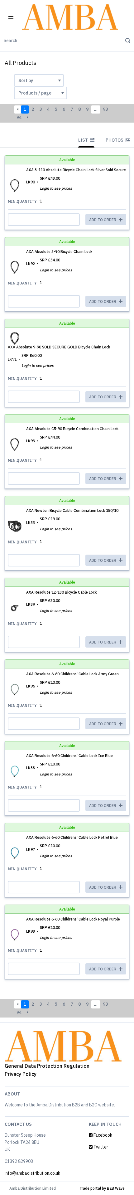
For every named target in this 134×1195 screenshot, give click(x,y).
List (83, 140)
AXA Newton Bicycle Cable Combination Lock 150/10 (72, 510)
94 (19, 117)
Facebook (102, 1135)
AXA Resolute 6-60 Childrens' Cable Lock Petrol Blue (72, 837)
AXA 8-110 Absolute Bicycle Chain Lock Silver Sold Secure (76, 170)
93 (105, 109)
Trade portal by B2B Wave (102, 1188)
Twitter (100, 1147)
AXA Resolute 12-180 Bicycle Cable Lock (61, 592)
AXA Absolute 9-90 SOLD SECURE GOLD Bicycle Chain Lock (59, 347)
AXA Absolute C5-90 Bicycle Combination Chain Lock (72, 428)
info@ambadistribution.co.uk (32, 1173)
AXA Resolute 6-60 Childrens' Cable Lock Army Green (72, 674)
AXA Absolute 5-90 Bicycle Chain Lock (59, 251)
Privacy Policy (20, 1074)
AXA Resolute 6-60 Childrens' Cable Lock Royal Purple (73, 919)
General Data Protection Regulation (47, 1066)
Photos (115, 140)
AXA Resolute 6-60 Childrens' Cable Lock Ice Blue (69, 755)
